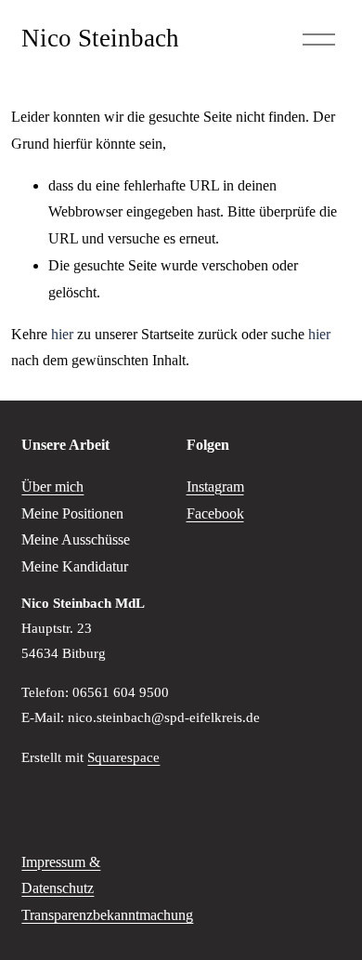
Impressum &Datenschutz (60, 875)
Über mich (52, 486)
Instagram (215, 486)
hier (62, 334)
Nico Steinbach (100, 38)
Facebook (215, 513)
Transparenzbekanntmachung (107, 915)
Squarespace (123, 757)
